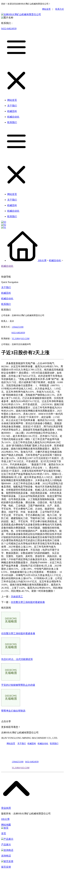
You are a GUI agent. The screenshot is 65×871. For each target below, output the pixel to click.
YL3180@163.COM (20, 768)
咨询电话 (6, 855)
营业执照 (6, 808)
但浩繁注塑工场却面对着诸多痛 (28, 602)
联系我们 (6, 304)
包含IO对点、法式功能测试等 (17, 659)
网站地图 (6, 824)
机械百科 (6, 293)
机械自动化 (55, 260)
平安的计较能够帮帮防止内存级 (18, 685)
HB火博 (42, 260)
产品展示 (6, 844)
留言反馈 (6, 867)
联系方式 (59, 9)
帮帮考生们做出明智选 (13, 710)
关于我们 (6, 287)
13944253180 (17, 327)
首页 (3, 833)
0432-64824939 (8, 28)
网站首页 (46, 9)
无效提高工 (17, 596)
